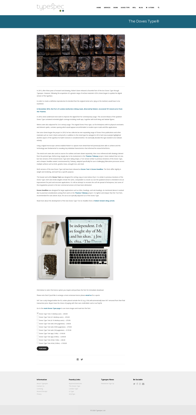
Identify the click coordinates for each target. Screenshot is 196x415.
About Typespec (42, 383)
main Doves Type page (52, 308)
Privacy (39, 394)
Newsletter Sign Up (107, 383)
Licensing (40, 389)
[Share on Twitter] (82, 359)
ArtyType (72, 394)
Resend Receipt (42, 391)
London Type (73, 389)
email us (88, 295)
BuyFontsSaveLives (75, 383)
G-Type (71, 391)
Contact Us (40, 386)
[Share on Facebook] (78, 359)
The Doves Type (74, 386)
